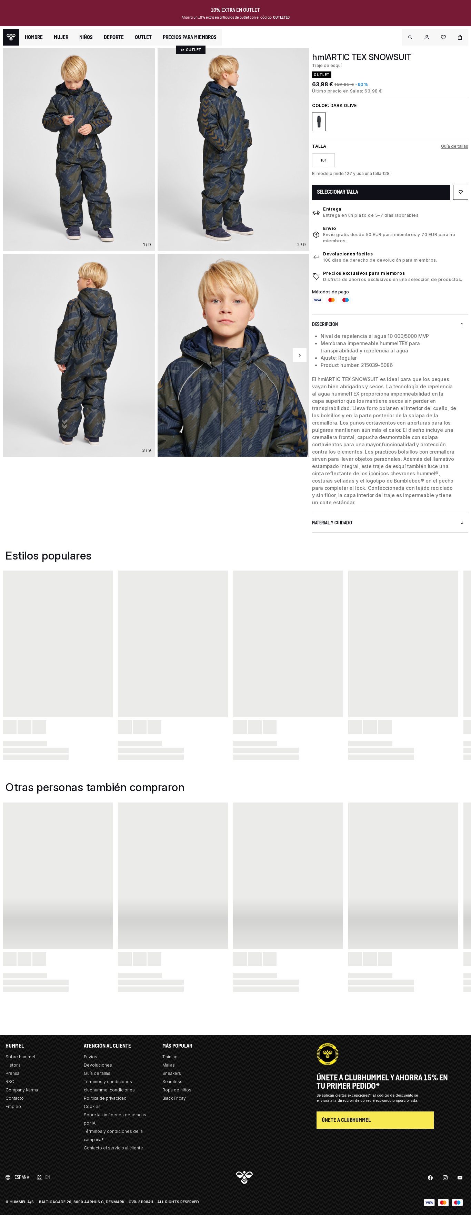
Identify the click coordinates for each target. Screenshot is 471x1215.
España (21, 1177)
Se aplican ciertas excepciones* (344, 1095)
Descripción (325, 324)
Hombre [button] (34, 37)
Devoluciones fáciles (348, 253)
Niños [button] (86, 37)
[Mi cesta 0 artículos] (460, 37)
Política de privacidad (105, 1098)
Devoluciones (98, 1065)
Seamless (172, 1081)
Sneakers (171, 1073)
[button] (410, 37)
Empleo (13, 1106)
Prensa (12, 1073)
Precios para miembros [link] (190, 37)
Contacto (15, 1098)
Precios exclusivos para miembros (364, 273)
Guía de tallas (454, 146)
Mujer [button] (61, 37)
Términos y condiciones (108, 1081)
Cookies (92, 1106)
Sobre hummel (20, 1056)
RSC (10, 1081)
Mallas (168, 1065)
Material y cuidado (332, 522)
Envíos (90, 1056)
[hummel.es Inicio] (11, 37)
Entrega (332, 209)
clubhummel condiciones (109, 1089)
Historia (13, 1065)
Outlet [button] (143, 37)
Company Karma (22, 1089)
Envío (329, 228)
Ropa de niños (176, 1089)
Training (170, 1056)
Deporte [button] (114, 37)
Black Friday (174, 1098)
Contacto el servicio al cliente (113, 1147)
